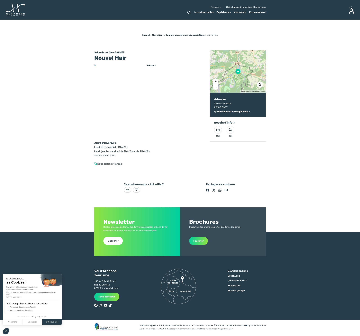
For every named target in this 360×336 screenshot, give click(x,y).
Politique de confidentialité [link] (172, 325)
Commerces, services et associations (185, 35)
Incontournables (204, 12)
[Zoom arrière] (215, 87)
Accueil (146, 35)
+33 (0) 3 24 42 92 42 (105, 281)
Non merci (12, 322)
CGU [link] (189, 325)
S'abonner (113, 240)
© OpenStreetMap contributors (253, 91)
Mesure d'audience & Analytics (21, 310)
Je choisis (32, 322)
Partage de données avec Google (23, 307)
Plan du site (206, 325)
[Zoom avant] (215, 81)
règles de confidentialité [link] (182, 329)
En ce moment (257, 12)
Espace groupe (236, 290)
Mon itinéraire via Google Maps (232, 112)
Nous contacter (106, 296)
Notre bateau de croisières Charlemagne (246, 7)
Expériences (223, 12)
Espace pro (234, 285)
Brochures (234, 275)
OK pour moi (52, 322)
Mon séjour (240, 12)
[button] (6, 331)
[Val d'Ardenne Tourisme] (15, 10)
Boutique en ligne (238, 270)
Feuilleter (198, 240)
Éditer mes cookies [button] (223, 325)
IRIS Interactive (258, 325)
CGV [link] (196, 325)
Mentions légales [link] (148, 325)
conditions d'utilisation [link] (206, 329)
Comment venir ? (237, 280)
